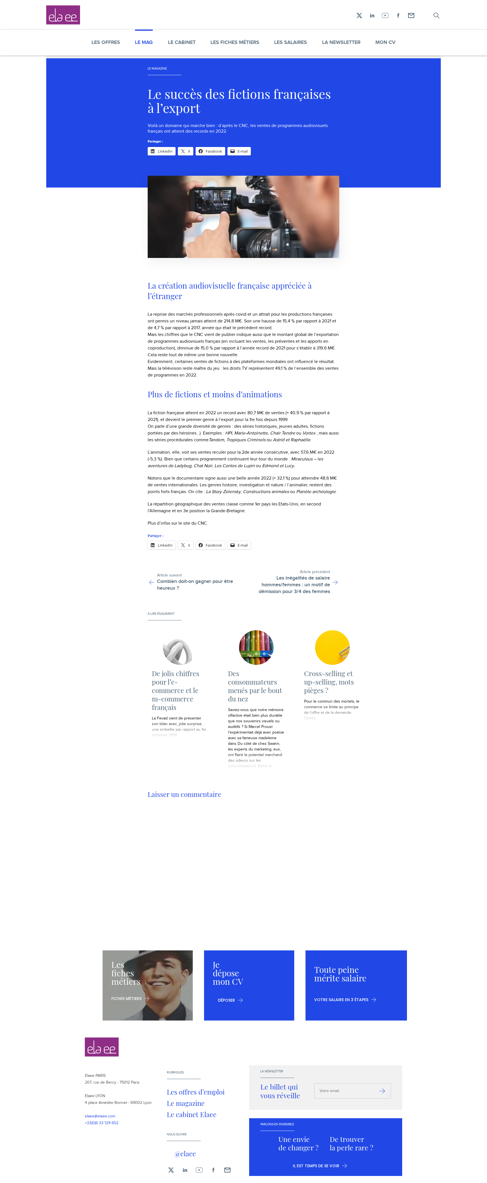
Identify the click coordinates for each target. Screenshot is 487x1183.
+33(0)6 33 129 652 (101, 1123)
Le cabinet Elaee (191, 1114)
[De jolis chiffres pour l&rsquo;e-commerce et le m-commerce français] (180, 647)
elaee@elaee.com (100, 1116)
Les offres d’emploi (196, 1091)
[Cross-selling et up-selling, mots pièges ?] (332, 647)
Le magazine (186, 1103)
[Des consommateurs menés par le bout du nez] (256, 647)
